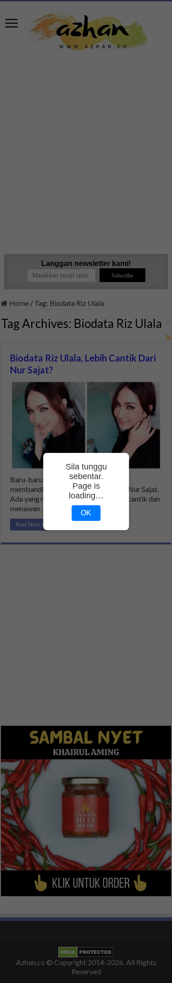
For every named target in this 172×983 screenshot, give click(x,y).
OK (86, 513)
